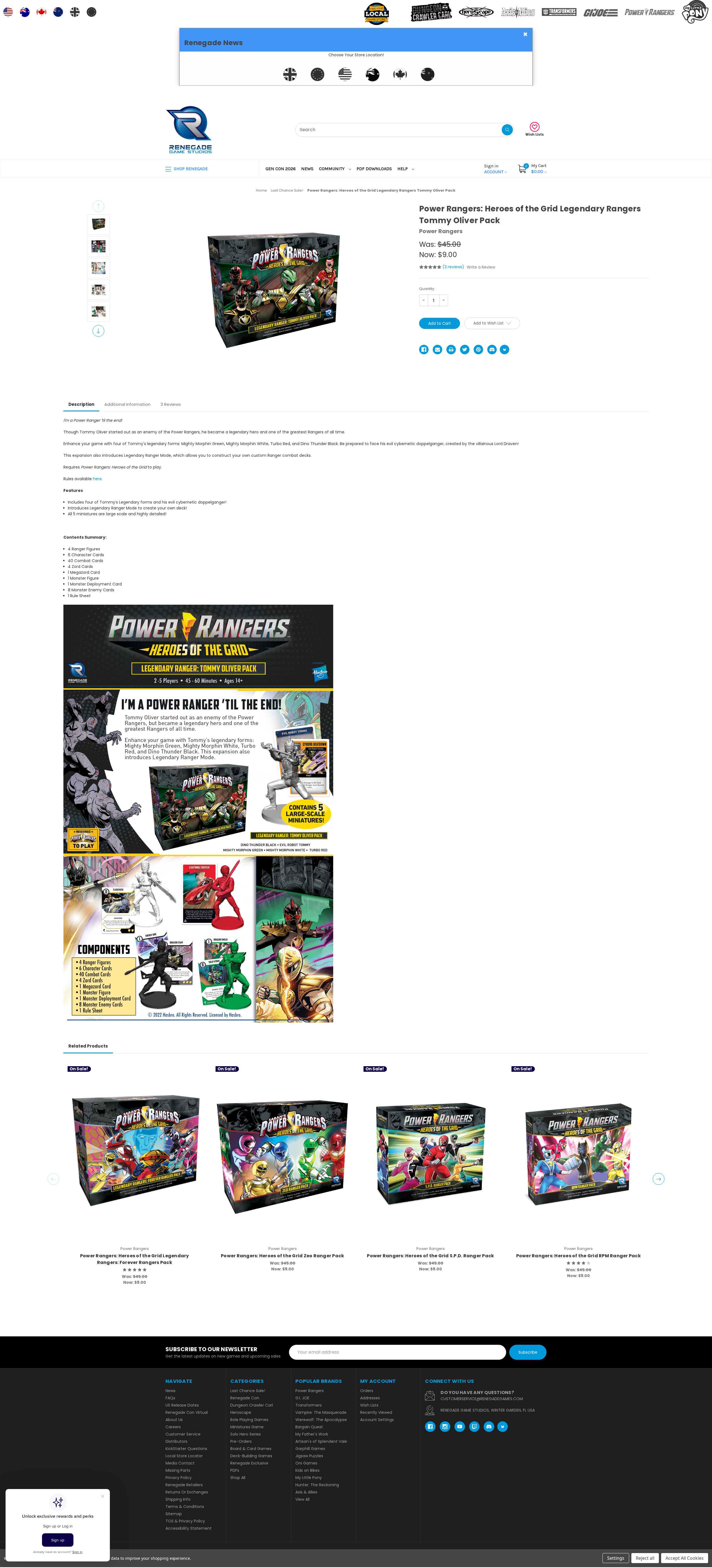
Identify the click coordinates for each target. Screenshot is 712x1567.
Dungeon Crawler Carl (251, 1405)
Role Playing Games (249, 1419)
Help (403, 168)
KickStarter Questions (186, 1448)
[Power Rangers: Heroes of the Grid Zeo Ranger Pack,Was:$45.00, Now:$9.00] (282, 1154)
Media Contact (180, 1463)
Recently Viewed (376, 1412)
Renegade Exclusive (249, 1463)
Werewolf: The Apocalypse (321, 1419)
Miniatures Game (247, 1427)
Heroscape (240, 1412)
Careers (173, 1427)
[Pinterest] (478, 349)
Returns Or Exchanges (186, 1492)
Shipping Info (178, 1499)
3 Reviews (170, 404)
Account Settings (377, 1419)
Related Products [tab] (88, 1046)
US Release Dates (182, 1405)
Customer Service (183, 1434)
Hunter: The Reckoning (317, 1485)
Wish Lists (534, 134)
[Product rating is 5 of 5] (430, 267)
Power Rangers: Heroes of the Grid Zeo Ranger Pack (282, 1256)
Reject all (645, 1558)
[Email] (437, 349)
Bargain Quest (309, 1427)
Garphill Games (310, 1448)
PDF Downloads (374, 168)
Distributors (176, 1441)
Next (98, 331)
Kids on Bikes (307, 1470)
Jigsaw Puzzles (309, 1456)
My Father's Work (311, 1434)
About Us (174, 1419)
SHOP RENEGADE (190, 168)
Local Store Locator (184, 1456)
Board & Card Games (250, 1448)
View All (302, 1499)
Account (494, 168)
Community (332, 168)
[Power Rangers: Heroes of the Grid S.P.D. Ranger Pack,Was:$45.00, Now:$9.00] (430, 1154)
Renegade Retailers (184, 1485)
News (307, 168)
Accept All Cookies (685, 1558)
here (97, 479)
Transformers (308, 1405)
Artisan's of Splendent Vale (321, 1441)
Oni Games (306, 1463)
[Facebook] (424, 349)
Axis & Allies (306, 1492)
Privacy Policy (178, 1477)
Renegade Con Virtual (186, 1412)
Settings (615, 1558)
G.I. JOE (302, 1398)
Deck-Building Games (251, 1456)
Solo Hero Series (245, 1434)
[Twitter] (464, 349)
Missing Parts (177, 1470)
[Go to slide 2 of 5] (658, 1179)
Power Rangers (309, 1390)
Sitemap (173, 1514)
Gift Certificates (523, 92)
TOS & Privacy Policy (185, 1521)
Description (81, 404)
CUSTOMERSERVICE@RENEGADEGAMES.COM (482, 1399)
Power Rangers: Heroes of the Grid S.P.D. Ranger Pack (430, 1256)
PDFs (234, 1470)
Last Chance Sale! (247, 1390)
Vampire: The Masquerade (321, 1412)
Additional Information (127, 404)
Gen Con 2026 (281, 168)
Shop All (237, 1477)
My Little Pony (308, 1477)
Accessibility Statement (188, 1528)
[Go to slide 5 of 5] (53, 1179)
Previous (98, 206)
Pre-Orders (241, 1441)
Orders (366, 1390)
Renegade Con (244, 1398)
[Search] (507, 129)
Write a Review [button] (481, 267)
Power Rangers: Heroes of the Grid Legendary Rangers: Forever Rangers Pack (134, 1259)
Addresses (370, 1398)
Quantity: (427, 288)
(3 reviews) (453, 267)
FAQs (170, 1398)
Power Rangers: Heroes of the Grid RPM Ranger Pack (578, 1256)
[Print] (451, 349)
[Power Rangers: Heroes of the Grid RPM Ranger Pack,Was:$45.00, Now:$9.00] (578, 1154)
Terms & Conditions (184, 1506)
